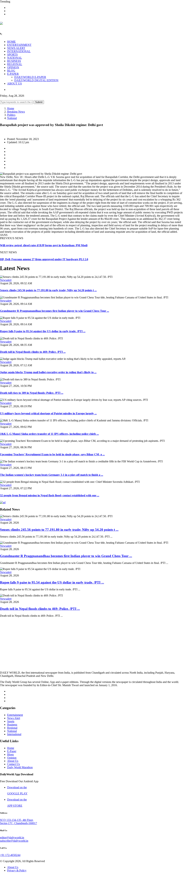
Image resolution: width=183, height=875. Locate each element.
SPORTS (12, 54)
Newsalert (5, 280)
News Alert (13, 718)
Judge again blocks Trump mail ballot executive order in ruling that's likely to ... (48, 372)
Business (12, 724)
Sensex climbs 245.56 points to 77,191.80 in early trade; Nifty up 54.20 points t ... (48, 290)
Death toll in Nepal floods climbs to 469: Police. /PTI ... (33, 351)
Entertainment (15, 714)
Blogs (10, 754)
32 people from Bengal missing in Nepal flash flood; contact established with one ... (49, 495)
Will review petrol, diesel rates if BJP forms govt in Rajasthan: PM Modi (43, 245)
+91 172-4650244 (10, 855)
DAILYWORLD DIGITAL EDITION (36, 80)
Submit (39, 102)
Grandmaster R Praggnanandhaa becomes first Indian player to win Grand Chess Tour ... (54, 310)
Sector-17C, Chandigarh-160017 (18, 823)
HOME (11, 41)
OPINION (13, 67)
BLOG (11, 70)
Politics (11, 114)
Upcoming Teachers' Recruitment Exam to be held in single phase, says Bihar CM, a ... (52, 454)
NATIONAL (14, 57)
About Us (12, 760)
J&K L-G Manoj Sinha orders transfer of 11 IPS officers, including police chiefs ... (49, 433)
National (12, 118)
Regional (12, 727)
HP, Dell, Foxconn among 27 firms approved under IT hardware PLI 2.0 (44, 259)
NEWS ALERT (16, 48)
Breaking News (16, 111)
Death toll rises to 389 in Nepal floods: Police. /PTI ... (31, 392)
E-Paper (11, 751)
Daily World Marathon (20, 767)
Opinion (11, 757)
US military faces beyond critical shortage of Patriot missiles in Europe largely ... (48, 413)
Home (10, 108)
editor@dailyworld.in (12, 837)
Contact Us (13, 764)
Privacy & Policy (16, 870)
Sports (10, 721)
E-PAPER (13, 73)
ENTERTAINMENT (19, 44)
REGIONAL (14, 64)
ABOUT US (14, 83)
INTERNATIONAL (19, 51)
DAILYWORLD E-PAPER (30, 77)
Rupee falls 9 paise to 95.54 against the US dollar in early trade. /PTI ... (42, 331)
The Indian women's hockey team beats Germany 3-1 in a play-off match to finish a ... (51, 474)
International (14, 734)
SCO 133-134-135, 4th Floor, (16, 819)
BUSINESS (14, 60)
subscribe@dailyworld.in (14, 840)
